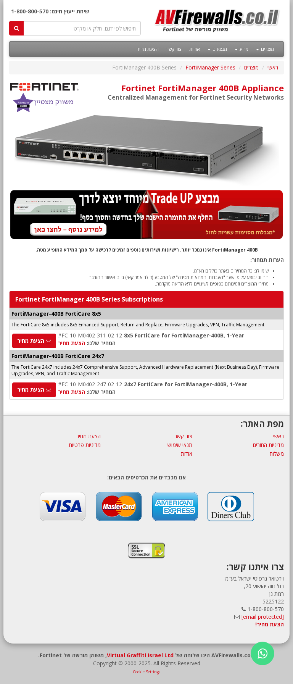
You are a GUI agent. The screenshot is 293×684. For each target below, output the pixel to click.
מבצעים (219, 49)
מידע (243, 49)
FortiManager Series (210, 67)
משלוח (277, 453)
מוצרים (267, 49)
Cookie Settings (146, 671)
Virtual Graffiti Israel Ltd (140, 655)
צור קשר (174, 49)
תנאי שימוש (179, 444)
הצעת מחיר (148, 49)
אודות (194, 49)
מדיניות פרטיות (85, 444)
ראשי (272, 67)
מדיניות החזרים (268, 444)
